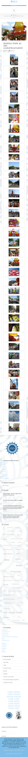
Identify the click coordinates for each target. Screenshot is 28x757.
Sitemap (3, 650)
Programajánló (5, 462)
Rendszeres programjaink (15, 591)
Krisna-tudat (15, 571)
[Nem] (26, 747)
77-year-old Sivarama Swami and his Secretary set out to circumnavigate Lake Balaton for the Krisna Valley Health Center (13, 507)
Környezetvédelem (7, 580)
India (7, 560)
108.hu (3, 638)
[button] (14, 10)
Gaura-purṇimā (17, 545)
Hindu (18, 553)
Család (3, 466)
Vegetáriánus (6, 608)
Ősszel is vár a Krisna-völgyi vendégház (13, 500)
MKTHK (5, 584)
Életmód (3, 464)
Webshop (3, 643)
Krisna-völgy (8, 576)
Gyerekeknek (4, 474)
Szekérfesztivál (8, 603)
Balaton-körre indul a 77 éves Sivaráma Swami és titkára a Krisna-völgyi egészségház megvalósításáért (13, 516)
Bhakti (20, 531)
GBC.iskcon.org (5, 633)
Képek (18, 575)
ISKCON (18, 559)
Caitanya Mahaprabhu (17, 538)
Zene (18, 617)
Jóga (4, 571)
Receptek (3, 468)
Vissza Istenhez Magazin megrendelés (11, 679)
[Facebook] (11, 1)
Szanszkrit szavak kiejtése (8, 676)
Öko (2, 473)
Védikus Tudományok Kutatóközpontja (10, 636)
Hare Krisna (8, 554)
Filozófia (3, 471)
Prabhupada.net (5, 629)
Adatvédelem (4, 644)
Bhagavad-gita (11, 531)
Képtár (6, 51)
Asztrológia (10, 527)
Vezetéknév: (4, 731)
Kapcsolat (4, 651)
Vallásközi (5, 673)
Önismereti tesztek (7, 668)
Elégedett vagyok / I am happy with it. (14, 750)
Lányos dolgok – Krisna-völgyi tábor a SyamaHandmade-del (12, 494)
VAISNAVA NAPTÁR (7, 682)
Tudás (18, 605)
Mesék (23, 580)
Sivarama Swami (9, 595)
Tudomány (19, 602)
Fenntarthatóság (6, 545)
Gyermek (18, 549)
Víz (14, 616)
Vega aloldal (5, 662)
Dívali (19, 542)
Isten (19, 565)
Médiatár (11, 51)
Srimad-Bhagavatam (9, 599)
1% (3, 528)
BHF (18, 535)
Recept (4, 591)
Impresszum (4, 648)
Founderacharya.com (6, 631)
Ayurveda (17, 527)
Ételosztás (4, 476)
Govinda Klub (7, 549)
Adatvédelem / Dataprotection (14, 753)
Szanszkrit (20, 598)
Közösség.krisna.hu (5, 640)
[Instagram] (16, 1)
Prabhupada (15, 584)
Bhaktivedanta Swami (8, 534)
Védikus (6, 617)
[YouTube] (14, 1)
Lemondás (17, 580)
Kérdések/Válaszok (5, 478)
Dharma (13, 542)
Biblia (5, 539)
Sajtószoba (4, 646)
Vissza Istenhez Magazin (12, 612)
